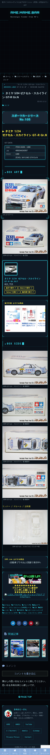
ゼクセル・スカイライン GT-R (31, 613)
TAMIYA (21, 610)
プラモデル (17, 605)
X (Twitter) (11, 731)
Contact (28, 737)
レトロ (6, 610)
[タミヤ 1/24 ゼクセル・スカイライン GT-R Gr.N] (25, 623)
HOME (8, 724)
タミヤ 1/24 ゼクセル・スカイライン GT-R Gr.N (23, 280)
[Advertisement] (25, 47)
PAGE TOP (26, 697)
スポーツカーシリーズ (35, 610)
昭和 (41, 607)
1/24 (35, 607)
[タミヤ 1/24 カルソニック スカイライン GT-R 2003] (17, 648)
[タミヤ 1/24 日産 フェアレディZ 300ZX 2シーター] (33, 648)
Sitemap (36, 731)
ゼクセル (7, 605)
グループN (27, 605)
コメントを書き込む (25, 673)
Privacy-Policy (12, 737)
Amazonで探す (25, 288)
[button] (44, 428)
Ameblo (25, 731)
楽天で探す (10, 288)
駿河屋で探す (27, 292)
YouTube (28, 724)
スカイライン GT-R (10, 613)
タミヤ (6, 105)
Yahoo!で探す (11, 292)
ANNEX (17, 724)
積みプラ (37, 605)
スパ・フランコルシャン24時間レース (17, 607)
